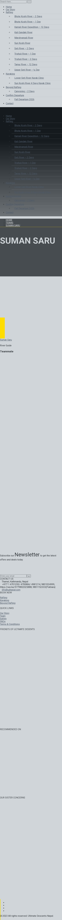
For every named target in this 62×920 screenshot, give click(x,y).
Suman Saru (13, 225)
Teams (9, 222)
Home (9, 220)
